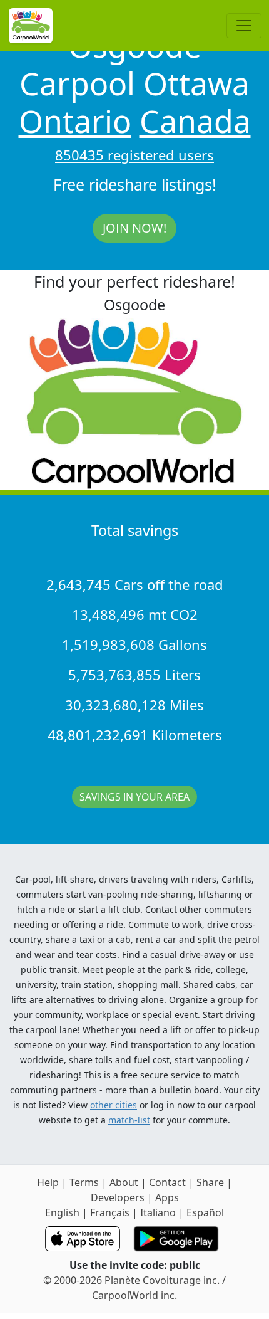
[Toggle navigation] (243, 25)
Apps (167, 1197)
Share (210, 1182)
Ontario (75, 121)
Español (205, 1212)
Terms (84, 1182)
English (62, 1212)
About (123, 1182)
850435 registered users (134, 154)
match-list (129, 1120)
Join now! (134, 227)
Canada (195, 121)
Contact (167, 1182)
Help (48, 1182)
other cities (113, 1105)
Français (109, 1212)
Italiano (158, 1212)
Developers (118, 1197)
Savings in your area (134, 797)
